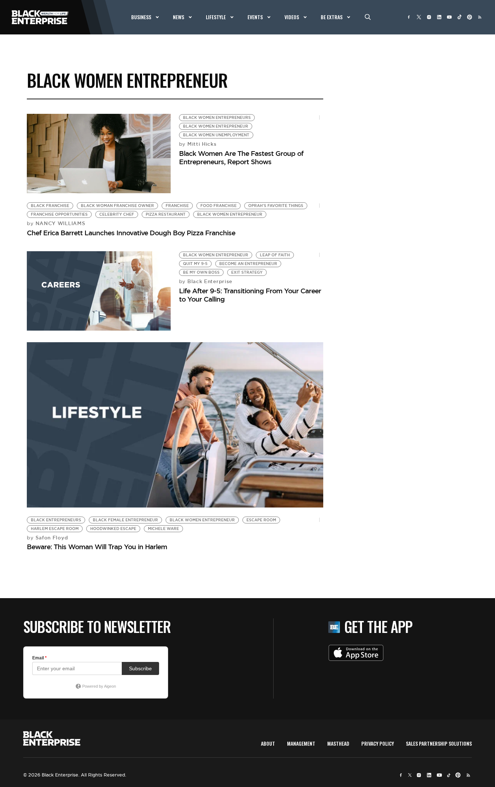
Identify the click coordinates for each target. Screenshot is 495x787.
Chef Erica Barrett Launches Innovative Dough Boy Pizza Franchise (131, 232)
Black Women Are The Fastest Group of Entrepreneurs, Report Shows (241, 157)
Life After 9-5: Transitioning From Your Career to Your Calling (250, 294)
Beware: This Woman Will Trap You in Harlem (97, 546)
